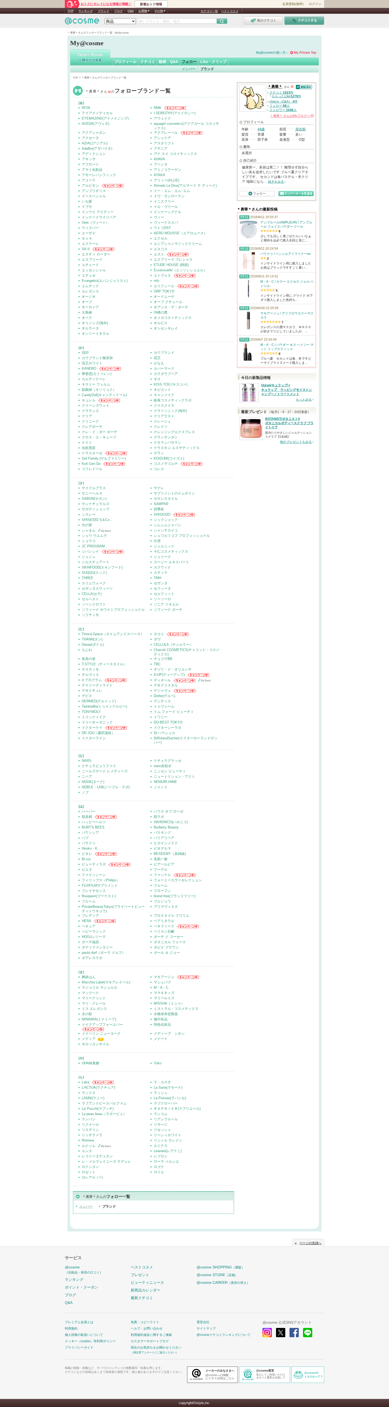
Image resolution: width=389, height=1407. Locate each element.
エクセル (161, 238)
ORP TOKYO (164, 291)
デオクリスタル (166, 685)
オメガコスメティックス (173, 318)
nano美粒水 (162, 766)
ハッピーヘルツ (94, 822)
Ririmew (88, 1140)
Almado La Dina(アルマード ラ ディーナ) (185, 185)
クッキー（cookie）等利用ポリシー (90, 1341)
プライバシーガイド (79, 1347)
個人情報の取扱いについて (84, 1335)
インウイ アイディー (98, 212)
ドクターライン (94, 738)
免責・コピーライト (145, 1322)
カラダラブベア (166, 374)
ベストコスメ (229, 11)
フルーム (161, 885)
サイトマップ (206, 1328)
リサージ (161, 1124)
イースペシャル (94, 196)
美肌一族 (161, 859)
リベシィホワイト (167, 1135)
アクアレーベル (166, 133)
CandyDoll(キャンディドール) (104, 395)
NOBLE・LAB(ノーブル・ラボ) (106, 787)
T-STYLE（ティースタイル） (104, 664)
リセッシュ (162, 1130)
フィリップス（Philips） (101, 880)
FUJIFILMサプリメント (100, 885)
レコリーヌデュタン (97, 1156)
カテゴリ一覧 (209, 11)
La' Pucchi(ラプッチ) (98, 1109)
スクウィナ (162, 567)
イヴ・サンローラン (169, 196)
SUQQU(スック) (94, 573)
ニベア (87, 776)
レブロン (161, 1156)
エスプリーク (92, 260)
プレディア (90, 916)
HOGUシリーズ (94, 937)
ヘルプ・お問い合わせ (146, 1328)
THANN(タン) (92, 639)
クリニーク (90, 421)
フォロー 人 (279, 106)
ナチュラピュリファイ (99, 766)
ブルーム (89, 901)
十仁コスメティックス (171, 551)
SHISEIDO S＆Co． (97, 520)
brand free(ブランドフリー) (174, 896)
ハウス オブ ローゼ (168, 811)
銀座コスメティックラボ (173, 400)
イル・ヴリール (166, 207)
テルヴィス (90, 675)
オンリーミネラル (95, 334)
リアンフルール (166, 1119)
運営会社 (203, 1322)
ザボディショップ (95, 509)
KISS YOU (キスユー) (170, 384)
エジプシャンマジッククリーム (178, 244)
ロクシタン (90, 1167)
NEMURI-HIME (165, 782)
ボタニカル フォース (170, 942)
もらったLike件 (286, 96)
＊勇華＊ (128, 91)
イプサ (87, 207)
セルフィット (164, 594)
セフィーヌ (162, 588)
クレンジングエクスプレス (174, 432)
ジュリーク (162, 557)
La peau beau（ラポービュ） (104, 1114)
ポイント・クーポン (81, 1287)
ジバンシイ (90, 551)
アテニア (161, 148)
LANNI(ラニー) (93, 1098)
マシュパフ (162, 982)
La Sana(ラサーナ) (168, 1087)
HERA (86, 921)
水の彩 (87, 1014)
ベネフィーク (164, 926)
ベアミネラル (164, 921)
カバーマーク (164, 368)
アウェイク (162, 118)
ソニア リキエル (166, 604)
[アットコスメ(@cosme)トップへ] (82, 22)
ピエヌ (87, 870)
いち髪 (87, 201)
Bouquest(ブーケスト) (99, 896)
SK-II (86, 249)
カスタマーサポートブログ (150, 1341)
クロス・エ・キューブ (99, 437)
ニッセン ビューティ (170, 771)
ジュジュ (89, 557)
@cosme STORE (217, 1275)
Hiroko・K (89, 848)
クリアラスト (164, 416)
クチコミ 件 (281, 92)
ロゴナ (159, 1167)
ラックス (89, 1093)
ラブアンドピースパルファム (104, 1103)
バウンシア (90, 833)
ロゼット (89, 1172)
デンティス (162, 701)
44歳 (261, 129)
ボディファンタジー (97, 947)
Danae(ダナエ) (93, 645)
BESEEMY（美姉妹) (170, 854)
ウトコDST (162, 228)
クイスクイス (164, 405)
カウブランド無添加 (97, 358)
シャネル (89, 531)
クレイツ (161, 427)
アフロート (90, 164)
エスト (159, 254)
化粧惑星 (89, 448)
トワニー (161, 717)
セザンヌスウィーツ (97, 588)
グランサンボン (166, 437)
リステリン (90, 1130)
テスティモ (90, 669)
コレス (159, 469)
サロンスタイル (166, 499)
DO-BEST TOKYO (168, 722)
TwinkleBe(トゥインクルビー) (104, 706)
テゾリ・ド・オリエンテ (173, 669)
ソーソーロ (162, 599)
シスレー (89, 514)
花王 (157, 358)
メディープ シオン (169, 1033)
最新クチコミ (142, 1298)
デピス (87, 696)
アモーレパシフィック (99, 175)
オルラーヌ (90, 328)
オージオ (89, 297)
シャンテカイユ (166, 530)
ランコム (161, 1114)
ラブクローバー (166, 1103)
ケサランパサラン (167, 442)
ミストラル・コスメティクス (176, 1009)
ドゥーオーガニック (97, 722)
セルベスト (90, 599)
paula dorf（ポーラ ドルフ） (103, 953)
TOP (70, 10)
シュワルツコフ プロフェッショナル (182, 536)
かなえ (159, 363)
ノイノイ (161, 787)
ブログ (118, 10)
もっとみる (304, 399)
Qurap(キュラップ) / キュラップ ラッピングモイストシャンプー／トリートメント (286, 389)
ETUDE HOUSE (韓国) (171, 265)
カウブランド (164, 353)
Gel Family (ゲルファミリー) (104, 458)
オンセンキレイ (166, 328)
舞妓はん (89, 977)
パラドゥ (89, 843)
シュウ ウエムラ (94, 536)
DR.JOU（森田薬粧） (98, 733)
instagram (267, 1332)
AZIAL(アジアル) (94, 143)
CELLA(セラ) (92, 594)
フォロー (189, 61)
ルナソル (89, 1146)
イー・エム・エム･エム (172, 191)
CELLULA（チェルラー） (173, 645)
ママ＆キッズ (164, 993)
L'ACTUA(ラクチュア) (98, 1087)
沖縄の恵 (161, 312)
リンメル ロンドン (168, 1140)
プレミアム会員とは (79, 1322)
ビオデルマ (162, 848)
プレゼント (140, 1275)
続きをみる (276, 182)
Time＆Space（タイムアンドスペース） (113, 634)
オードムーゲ (164, 297)
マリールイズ (164, 998)
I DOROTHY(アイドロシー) (175, 113)
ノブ (85, 792)
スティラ (161, 573)
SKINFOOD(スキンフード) (102, 567)
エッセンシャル (94, 270)
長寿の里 (89, 659)
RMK (157, 108)
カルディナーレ (94, 379)
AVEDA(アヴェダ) (95, 124)
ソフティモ (90, 615)
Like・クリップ (213, 61)
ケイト (87, 442)
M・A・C (161, 987)
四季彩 (159, 509)
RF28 (86, 108)
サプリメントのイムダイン (174, 493)
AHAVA (159, 159)
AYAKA (159, 175)
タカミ (159, 634)
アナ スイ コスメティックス (175, 154)
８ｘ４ (87, 238)
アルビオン (90, 185)
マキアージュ (164, 977)
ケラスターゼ (92, 453)
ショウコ (89, 541)
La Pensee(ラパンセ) (170, 1098)
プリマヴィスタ (166, 907)
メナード (161, 1039)
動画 (162, 61)
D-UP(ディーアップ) (169, 675)
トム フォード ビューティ (174, 712)
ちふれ (87, 650)
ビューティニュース (147, 1282)
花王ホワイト (92, 363)
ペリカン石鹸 (164, 931)
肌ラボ (159, 817)
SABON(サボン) (94, 499)
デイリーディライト (97, 685)
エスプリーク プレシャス (173, 260)
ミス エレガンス (94, 1009)
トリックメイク (94, 717)
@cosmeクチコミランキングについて (224, 1335)
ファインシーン (94, 875)
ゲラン (159, 453)
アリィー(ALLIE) (166, 180)
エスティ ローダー (96, 254)
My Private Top (305, 52)
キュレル (89, 400)
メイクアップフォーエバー (102, 1024)
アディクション (94, 154)
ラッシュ (161, 1093)
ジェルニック (164, 546)
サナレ (159, 488)
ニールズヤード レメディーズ (105, 771)
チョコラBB (163, 659)
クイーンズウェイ (95, 405)
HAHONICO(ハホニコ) (171, 822)
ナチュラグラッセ (167, 761)
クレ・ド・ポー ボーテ (99, 432)
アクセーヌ (90, 138)
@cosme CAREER (223, 1282)
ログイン (315, 4)
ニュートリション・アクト (174, 776)
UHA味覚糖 (90, 1063)
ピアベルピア (164, 864)
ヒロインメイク (166, 843)
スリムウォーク (94, 583)
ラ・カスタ (162, 1082)
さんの (291, 116)
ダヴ (157, 639)
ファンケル (162, 875)
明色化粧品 (162, 1024)
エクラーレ (90, 244)
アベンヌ (161, 164)
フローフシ (162, 891)
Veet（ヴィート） (95, 222)
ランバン (89, 1119)
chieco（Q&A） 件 (283, 101)
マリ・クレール (94, 1003)
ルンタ (87, 1151)
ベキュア (89, 926)
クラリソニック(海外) (170, 411)
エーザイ (89, 233)
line (307, 1332)
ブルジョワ (162, 901)
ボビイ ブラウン (166, 947)
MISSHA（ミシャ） (169, 1003)
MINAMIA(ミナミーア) (99, 1019)
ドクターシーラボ (167, 728)
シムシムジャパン (167, 525)
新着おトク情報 (151, 4)
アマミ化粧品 (92, 170)
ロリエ (159, 1172)
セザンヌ (161, 583)
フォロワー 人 (283, 110)
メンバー (189, 69)
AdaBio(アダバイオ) (97, 148)
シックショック (166, 520)
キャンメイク (164, 395)
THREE (87, 578)
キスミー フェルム (96, 384)
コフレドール (92, 469)
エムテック (90, 286)
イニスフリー (164, 201)
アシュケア (162, 138)
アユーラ (89, 180)
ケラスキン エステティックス (177, 448)
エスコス (161, 249)
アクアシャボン (94, 133)
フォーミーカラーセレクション (178, 880)
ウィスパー (90, 228)
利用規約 (71, 1328)
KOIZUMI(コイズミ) (169, 458)
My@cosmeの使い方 (271, 52)
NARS (86, 761)
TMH (157, 578)
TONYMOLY (91, 712)
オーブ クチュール (168, 302)
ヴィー (159, 217)
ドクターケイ (92, 728)
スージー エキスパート (171, 562)
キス (157, 379)
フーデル (161, 870)
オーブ (87, 302)
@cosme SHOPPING (221, 1267)
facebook (294, 1332)
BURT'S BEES (93, 827)
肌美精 (87, 817)
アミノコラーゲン (167, 170)
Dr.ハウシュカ (164, 733)
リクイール (90, 1124)
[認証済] (303, 87)
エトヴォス (162, 275)
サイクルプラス (94, 488)
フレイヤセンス (94, 891)
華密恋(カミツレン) (96, 374)
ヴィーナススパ (166, 222)
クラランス (90, 411)
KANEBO (89, 368)
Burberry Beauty (166, 827)
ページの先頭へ (310, 1243)
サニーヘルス (92, 493)
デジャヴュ (162, 691)
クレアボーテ (92, 427)
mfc (157, 281)
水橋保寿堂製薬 (166, 1014)
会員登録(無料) (293, 4)
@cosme (84, 1269)
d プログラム (92, 680)
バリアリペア (164, 838)
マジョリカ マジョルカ (99, 987)
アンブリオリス (94, 191)
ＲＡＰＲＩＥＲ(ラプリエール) (177, 1109)
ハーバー (89, 811)
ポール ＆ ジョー (167, 953)
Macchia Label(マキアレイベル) (106, 982)
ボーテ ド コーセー (168, 937)
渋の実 (87, 525)
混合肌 (300, 129)
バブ (85, 838)
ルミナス (161, 1146)
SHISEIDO (162, 514)
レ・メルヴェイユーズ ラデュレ (106, 1161)
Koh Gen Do (91, 464)
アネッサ (89, 159)
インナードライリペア (99, 217)
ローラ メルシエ (166, 1161)
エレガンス (90, 291)
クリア (87, 416)
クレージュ (162, 421)
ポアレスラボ (92, 958)
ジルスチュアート (95, 562)
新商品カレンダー (145, 1290)
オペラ (87, 318)
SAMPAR (161, 504)
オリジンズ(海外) (95, 323)
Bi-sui (86, 859)
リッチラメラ (92, 1135)
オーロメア (90, 307)
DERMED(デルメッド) (99, 701)
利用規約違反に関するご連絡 (151, 1335)
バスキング (162, 833)
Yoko (157, 1063)
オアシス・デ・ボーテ (171, 307)
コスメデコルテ (166, 464)
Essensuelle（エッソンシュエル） (180, 270)
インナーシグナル (167, 212)
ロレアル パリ (92, 1177)
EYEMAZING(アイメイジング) (105, 118)
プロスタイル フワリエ (171, 916)
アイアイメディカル (97, 113)
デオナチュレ (92, 691)
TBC (157, 664)
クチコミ (147, 61)
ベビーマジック (94, 931)
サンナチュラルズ (95, 504)
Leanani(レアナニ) (168, 1151)
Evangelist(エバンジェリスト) (105, 281)
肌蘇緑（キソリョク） (99, 390)
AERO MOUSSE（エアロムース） (180, 233)
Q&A (131, 10)
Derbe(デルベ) (164, 696)
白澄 (157, 541)
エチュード (90, 265)
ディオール (162, 680)
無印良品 (161, 1019)
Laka (85, 1082)
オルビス (161, 323)
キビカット (162, 390)
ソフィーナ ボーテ (168, 610)
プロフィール (125, 61)
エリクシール (164, 286)
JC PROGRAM (93, 546)
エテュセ (89, 275)
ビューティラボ (94, 864)
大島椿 (87, 312)
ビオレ (87, 854)
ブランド (103, 10)
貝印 (85, 353)
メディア (89, 1039)
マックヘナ (90, 993)
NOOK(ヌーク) (93, 782)
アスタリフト (164, 143)
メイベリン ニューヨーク (101, 1033)
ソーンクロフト (94, 604)
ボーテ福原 (90, 942)
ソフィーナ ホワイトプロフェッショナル (113, 610)
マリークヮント (94, 998)
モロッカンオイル (95, 1044)
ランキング (85, 10)
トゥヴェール (164, 706)
